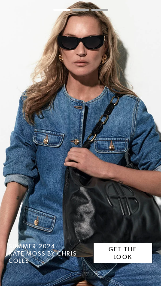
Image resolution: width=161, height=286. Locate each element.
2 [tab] (80, 10)
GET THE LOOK (123, 253)
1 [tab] (61, 10)
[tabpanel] (80, 143)
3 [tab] (99, 10)
